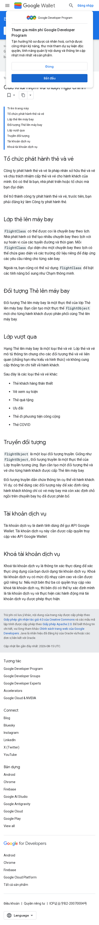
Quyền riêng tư (34, 903)
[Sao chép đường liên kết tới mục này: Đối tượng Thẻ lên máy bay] (74, 291)
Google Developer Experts (22, 683)
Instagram (11, 732)
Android (9, 774)
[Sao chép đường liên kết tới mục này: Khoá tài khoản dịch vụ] (64, 554)
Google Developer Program (23, 669)
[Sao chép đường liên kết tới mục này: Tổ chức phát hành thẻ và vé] (78, 159)
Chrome (9, 782)
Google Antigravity (17, 804)
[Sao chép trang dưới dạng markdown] (23, 95)
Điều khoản (12, 903)
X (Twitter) (11, 747)
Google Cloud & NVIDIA (20, 698)
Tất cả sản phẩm (16, 884)
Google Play (12, 818)
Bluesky (9, 725)
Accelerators (13, 691)
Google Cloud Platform (20, 877)
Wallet (48, 6)
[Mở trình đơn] (7, 5)
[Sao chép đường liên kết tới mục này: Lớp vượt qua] (41, 337)
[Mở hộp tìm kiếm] (71, 5)
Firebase (10, 789)
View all (9, 826)
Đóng (49, 66)
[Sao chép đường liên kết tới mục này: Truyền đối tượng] (50, 442)
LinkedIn (10, 740)
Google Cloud (13, 811)
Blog (7, 718)
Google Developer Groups (22, 676)
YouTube (10, 755)
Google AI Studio (16, 796)
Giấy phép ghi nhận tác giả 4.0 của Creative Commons (39, 619)
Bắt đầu (49, 78)
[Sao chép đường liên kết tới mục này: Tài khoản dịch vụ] (50, 514)
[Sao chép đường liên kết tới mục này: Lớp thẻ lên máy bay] (57, 220)
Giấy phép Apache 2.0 (57, 624)
